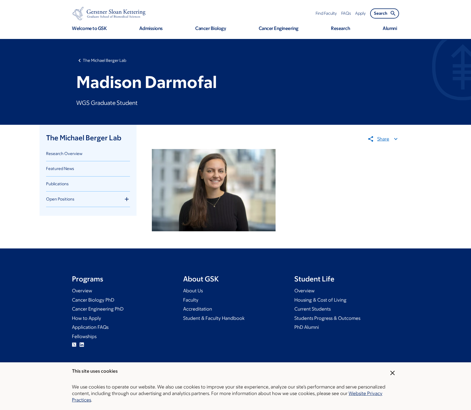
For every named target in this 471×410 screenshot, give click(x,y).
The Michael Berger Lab (104, 60)
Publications (57, 183)
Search (380, 13)
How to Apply (86, 318)
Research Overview (64, 153)
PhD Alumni (306, 327)
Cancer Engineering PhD (97, 309)
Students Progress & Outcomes (327, 318)
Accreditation (197, 309)
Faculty (190, 300)
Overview (82, 290)
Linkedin (82, 344)
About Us (193, 290)
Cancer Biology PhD (93, 300)
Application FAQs (90, 327)
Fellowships (84, 336)
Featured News (60, 168)
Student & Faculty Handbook (213, 318)
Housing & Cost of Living (320, 300)
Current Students (312, 309)
